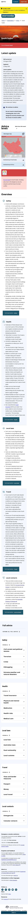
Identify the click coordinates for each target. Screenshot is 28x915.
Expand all (5, 644)
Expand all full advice (10, 632)
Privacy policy (4, 910)
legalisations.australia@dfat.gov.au (9, 859)
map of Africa (11, 164)
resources (6, 899)
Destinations (10, 20)
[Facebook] (2, 889)
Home (3, 20)
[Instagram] (9, 889)
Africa (17, 20)
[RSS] (16, 889)
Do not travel (6, 180)
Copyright (9, 910)
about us (16, 875)
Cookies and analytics (17, 910)
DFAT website (16, 865)
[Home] (8, 16)
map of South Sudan (12, 159)
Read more (5, 12)
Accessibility (24, 910)
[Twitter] (6, 889)
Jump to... (14, 912)
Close (26, 8)
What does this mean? (20, 126)
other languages (13, 880)
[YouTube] (13, 889)
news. (9, 894)
